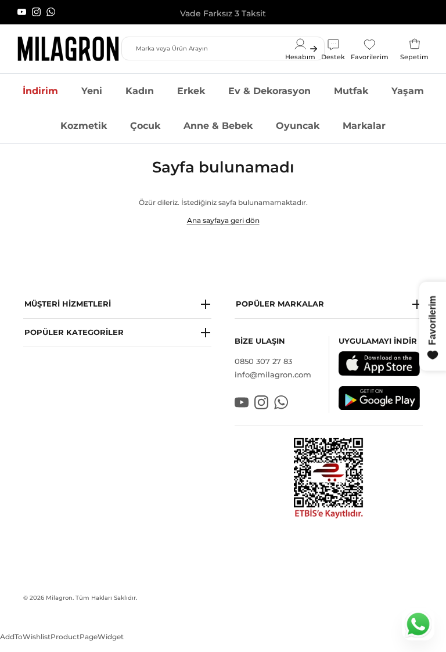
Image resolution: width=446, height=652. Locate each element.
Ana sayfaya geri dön (223, 220)
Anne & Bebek (218, 125)
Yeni (91, 90)
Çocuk (145, 125)
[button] (117, 304)
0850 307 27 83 (263, 361)
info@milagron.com (273, 374)
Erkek (191, 90)
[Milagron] (68, 49)
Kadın (139, 90)
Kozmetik (83, 125)
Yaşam (407, 90)
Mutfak (351, 90)
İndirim (40, 90)
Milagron (59, 597)
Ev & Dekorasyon (269, 90)
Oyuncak (297, 125)
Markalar (364, 125)
